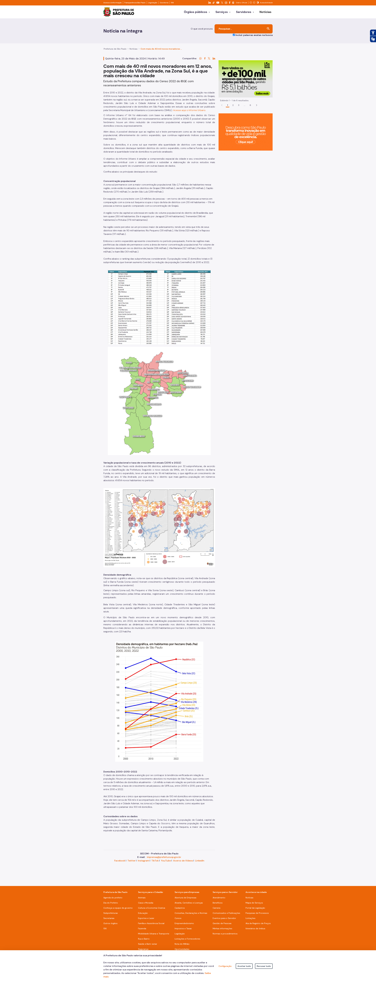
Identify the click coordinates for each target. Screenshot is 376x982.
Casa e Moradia (145, 902)
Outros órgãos (110, 923)
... (244, 105)
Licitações (250, 918)
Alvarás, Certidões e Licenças (189, 902)
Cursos (178, 918)
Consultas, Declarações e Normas (191, 913)
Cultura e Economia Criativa (151, 908)
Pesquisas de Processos (257, 913)
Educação (143, 913)
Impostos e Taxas (183, 928)
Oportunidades (182, 949)
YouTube (166, 860)
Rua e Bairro (144, 938)
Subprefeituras (110, 913)
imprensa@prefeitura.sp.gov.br (164, 857)
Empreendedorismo (184, 923)
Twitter (131, 860)
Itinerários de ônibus (255, 928)
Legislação (152, 3)
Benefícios (218, 902)
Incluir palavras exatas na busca (254, 35)
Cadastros (180, 908)
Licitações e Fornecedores (187, 938)
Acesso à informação (112, 3)
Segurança (143, 949)
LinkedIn (199, 860)
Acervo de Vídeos (183, 860)
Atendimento (219, 897)
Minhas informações (222, 928)
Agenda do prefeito (112, 897)
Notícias (133, 48)
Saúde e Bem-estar (147, 944)
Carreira (216, 908)
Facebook (119, 860)
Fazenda (142, 928)
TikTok (155, 860)
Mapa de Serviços (254, 902)
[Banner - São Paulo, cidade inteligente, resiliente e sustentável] (246, 131)
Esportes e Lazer (146, 918)
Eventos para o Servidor (224, 918)
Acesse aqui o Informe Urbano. (189, 110)
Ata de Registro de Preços (258, 923)
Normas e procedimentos (225, 933)
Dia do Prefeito (110, 902)
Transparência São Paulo (135, 3)
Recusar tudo (264, 966)
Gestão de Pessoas (222, 923)
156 (172, 3)
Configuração (225, 966)
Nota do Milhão (182, 944)
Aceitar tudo (244, 966)
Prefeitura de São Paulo (115, 48)
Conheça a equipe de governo (118, 908)
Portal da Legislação (255, 908)
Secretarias (108, 918)
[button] (256, 105)
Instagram (143, 860)
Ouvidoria (164, 3)
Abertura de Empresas (185, 897)
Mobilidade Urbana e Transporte (153, 933)
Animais (142, 897)
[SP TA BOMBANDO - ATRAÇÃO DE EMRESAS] (246, 78)
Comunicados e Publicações (226, 913)
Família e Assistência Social (151, 923)
